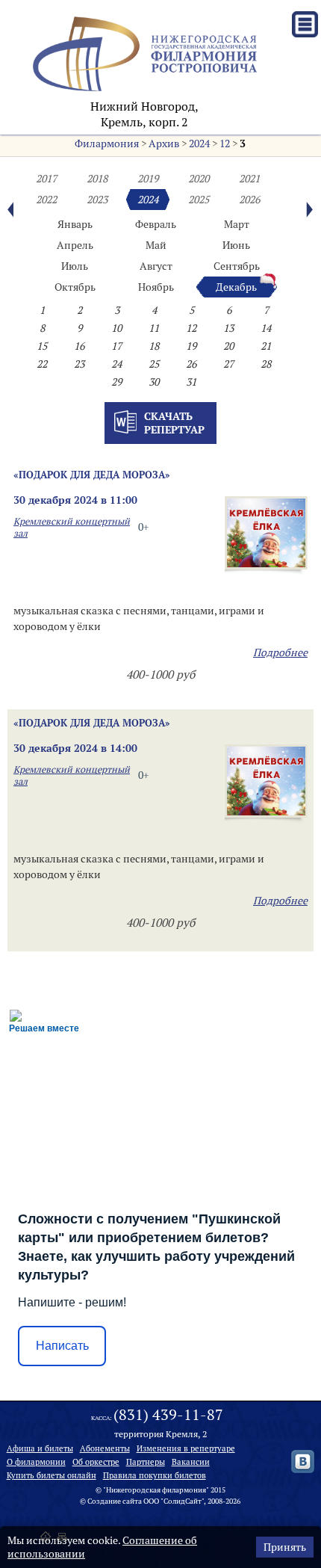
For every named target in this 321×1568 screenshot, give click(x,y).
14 (266, 328)
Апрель (75, 245)
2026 (249, 199)
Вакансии (191, 1462)
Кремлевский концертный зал (71, 527)
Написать (62, 1345)
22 (42, 364)
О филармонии (36, 1462)
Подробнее (280, 652)
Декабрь (236, 287)
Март (236, 224)
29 (116, 382)
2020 (198, 178)
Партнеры (145, 1462)
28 (266, 364)
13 (228, 328)
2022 (46, 199)
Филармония (107, 143)
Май (156, 245)
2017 (46, 178)
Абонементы (105, 1448)
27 (228, 364)
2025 (198, 199)
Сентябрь (237, 266)
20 (228, 346)
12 (224, 143)
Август (156, 266)
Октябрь (75, 287)
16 (79, 346)
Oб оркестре (95, 1462)
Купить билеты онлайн (51, 1475)
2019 (147, 178)
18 (154, 346)
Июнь (236, 245)
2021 (249, 178)
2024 (199, 143)
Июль (74, 266)
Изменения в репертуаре (186, 1448)
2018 (97, 178)
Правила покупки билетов (154, 1475)
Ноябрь (156, 287)
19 (191, 346)
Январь (75, 224)
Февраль (155, 224)
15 (42, 346)
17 (116, 346)
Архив (164, 143)
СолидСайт (182, 1501)
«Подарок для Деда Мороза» (91, 474)
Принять (285, 1547)
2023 (97, 199)
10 (116, 328)
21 (266, 346)
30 (154, 382)
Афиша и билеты (40, 1448)
